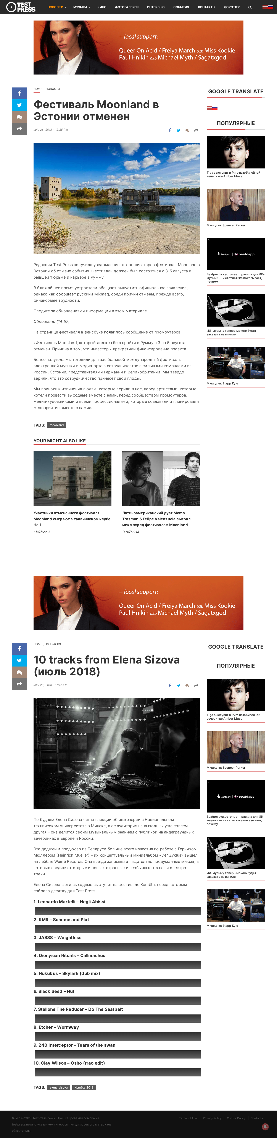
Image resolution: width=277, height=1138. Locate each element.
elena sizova (59, 1087)
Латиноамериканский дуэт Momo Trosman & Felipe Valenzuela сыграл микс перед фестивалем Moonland (156, 519)
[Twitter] (19, 105)
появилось (114, 332)
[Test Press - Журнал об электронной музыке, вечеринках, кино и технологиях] (23, 7)
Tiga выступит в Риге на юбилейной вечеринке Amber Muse (233, 174)
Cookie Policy (236, 1118)
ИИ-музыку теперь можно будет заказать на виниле (231, 332)
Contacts (257, 1118)
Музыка (80, 7)
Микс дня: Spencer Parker (226, 225)
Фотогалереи (126, 7)
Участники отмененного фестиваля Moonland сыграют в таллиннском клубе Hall (72, 519)
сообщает (66, 294)
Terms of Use (188, 1118)
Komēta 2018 (84, 1087)
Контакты (207, 7)
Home (38, 88)
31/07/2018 (42, 531)
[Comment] (19, 117)
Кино (102, 7)
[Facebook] (19, 93)
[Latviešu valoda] (209, 107)
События (181, 7)
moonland (57, 425)
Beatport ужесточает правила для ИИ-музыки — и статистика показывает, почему (236, 277)
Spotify (233, 7)
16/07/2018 (130, 531)
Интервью (156, 7)
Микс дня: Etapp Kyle (222, 383)
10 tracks (53, 644)
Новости (55, 7)
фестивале (129, 884)
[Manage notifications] (265, 1126)
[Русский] (215, 107)
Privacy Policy (212, 1118)
